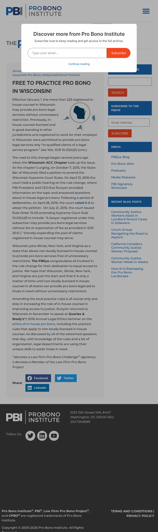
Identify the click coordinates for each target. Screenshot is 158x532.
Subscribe (118, 53)
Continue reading (79, 64)
